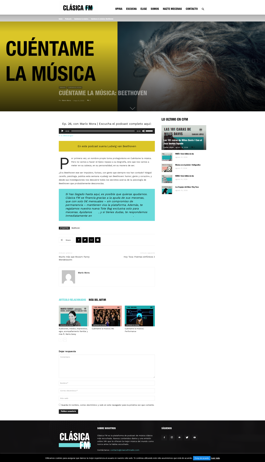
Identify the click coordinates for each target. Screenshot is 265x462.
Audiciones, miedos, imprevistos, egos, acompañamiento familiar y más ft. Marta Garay (73, 331)
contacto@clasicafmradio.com (124, 450)
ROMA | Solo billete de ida (184, 176)
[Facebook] (164, 437)
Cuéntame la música (81, 19)
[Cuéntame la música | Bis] (107, 316)
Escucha (131, 9)
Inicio (61, 19)
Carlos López (168, 147)
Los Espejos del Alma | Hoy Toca (187, 187)
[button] (203, 9)
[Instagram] (172, 437)
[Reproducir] (62, 131)
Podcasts (68, 19)
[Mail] (179, 437)
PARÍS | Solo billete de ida (184, 154)
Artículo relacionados (72, 300)
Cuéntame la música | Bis (103, 329)
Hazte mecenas (172, 9)
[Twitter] (187, 437)
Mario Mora (66, 100)
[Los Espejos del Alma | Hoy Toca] (167, 190)
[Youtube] (194, 437)
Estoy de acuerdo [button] (202, 458)
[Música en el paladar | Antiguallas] (167, 168)
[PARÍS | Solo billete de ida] (167, 157)
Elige (144, 9)
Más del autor (97, 300)
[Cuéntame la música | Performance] (140, 316)
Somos (155, 9)
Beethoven (76, 228)
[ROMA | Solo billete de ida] (167, 179)
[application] (107, 131)
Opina (118, 9)
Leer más (215, 458)
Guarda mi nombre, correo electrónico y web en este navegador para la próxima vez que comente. (107, 405)
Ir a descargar (66, 135)
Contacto (192, 9)
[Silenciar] (143, 131)
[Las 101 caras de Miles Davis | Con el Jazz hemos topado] (183, 137)
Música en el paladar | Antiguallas (188, 165)
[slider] (149, 130)
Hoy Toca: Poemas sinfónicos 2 (139, 257)
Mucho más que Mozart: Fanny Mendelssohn (74, 258)
